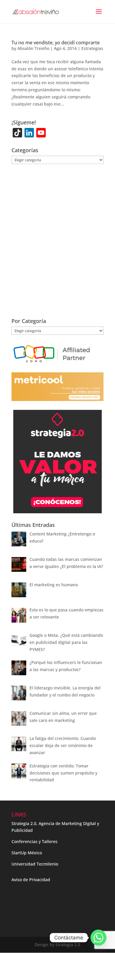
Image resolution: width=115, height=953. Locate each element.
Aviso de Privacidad (31, 879)
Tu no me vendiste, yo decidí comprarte (56, 42)
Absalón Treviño (33, 48)
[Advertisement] (57, 244)
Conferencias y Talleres (35, 841)
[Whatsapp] (98, 938)
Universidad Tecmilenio (35, 864)
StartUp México (27, 852)
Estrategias (92, 48)
